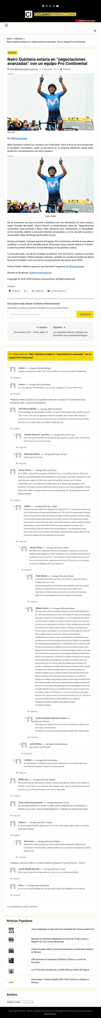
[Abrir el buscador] (95, 31)
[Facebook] (43, 6)
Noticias (12, 52)
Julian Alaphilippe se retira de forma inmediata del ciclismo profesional (62, 929)
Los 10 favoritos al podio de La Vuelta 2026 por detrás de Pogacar (60, 970)
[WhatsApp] (53, 6)
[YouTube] (57, 6)
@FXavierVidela (19, 138)
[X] (50, 6)
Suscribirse (85, 314)
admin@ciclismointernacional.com (24, 69)
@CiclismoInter (76, 266)
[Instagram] (46, 6)
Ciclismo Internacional (40, 272)
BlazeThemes (50, 1014)
